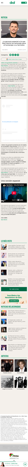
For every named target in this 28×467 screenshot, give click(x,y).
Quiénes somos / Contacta (8, 446)
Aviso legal (23, 446)
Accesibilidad (5, 447)
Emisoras (17, 446)
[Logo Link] (12, 2)
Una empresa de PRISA (14, 455)
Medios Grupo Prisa (14, 458)
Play (25, 464)
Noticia (4, 17)
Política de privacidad (14, 447)
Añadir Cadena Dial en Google (15, 59)
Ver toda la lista (14, 289)
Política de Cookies (23, 447)
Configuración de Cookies (15, 449)
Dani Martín (4, 66)
